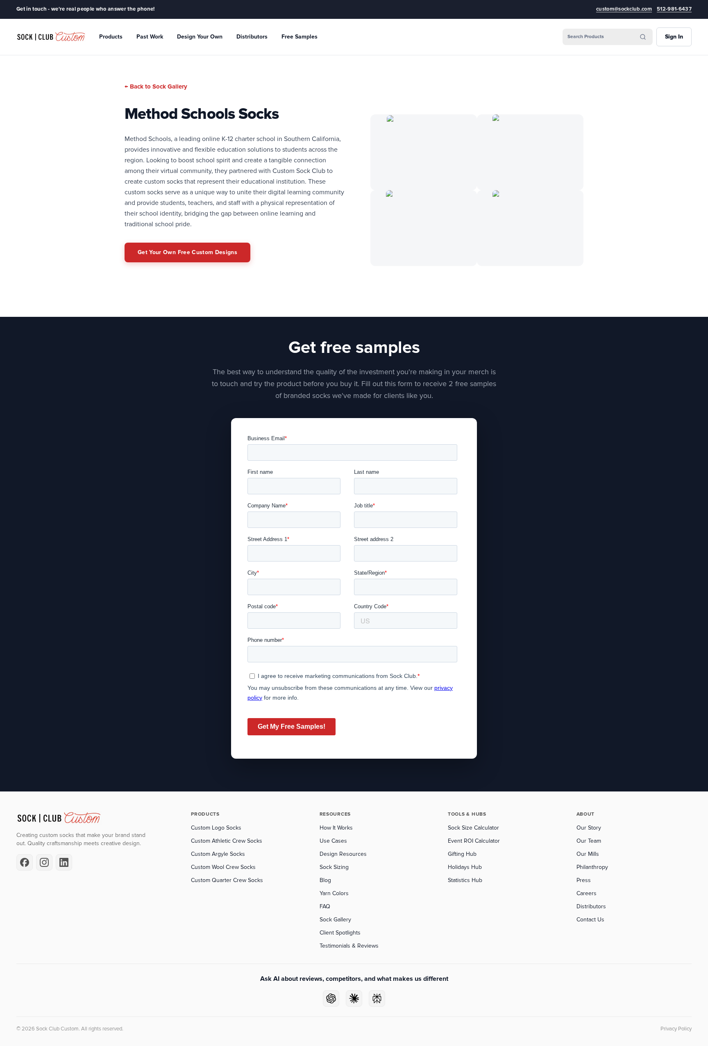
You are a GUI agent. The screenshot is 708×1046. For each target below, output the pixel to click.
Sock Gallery (335, 919)
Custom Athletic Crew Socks (226, 840)
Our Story (588, 827)
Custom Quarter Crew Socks (227, 880)
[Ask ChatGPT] (331, 998)
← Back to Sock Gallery (156, 86)
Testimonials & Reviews (349, 945)
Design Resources (343, 853)
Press (583, 880)
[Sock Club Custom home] (51, 37)
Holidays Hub (465, 867)
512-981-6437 (674, 9)
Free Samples (299, 36)
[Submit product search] (642, 37)
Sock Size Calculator (473, 827)
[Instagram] (44, 862)
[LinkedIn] (64, 862)
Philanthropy (592, 867)
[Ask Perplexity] (377, 998)
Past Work (149, 36)
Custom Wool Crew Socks (223, 867)
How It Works (336, 827)
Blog (325, 880)
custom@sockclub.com (624, 9)
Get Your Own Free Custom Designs (187, 252)
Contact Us (590, 919)
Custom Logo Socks (216, 827)
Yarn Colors (334, 893)
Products (111, 36)
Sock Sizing (334, 867)
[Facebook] (24, 862)
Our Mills (587, 853)
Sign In (674, 36)
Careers (586, 893)
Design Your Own (199, 36)
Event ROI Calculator (474, 840)
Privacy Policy (676, 1029)
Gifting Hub (462, 853)
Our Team (588, 840)
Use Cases (333, 840)
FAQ (325, 906)
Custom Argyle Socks (218, 853)
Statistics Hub (465, 880)
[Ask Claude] (354, 998)
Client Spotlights (340, 932)
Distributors (252, 36)
